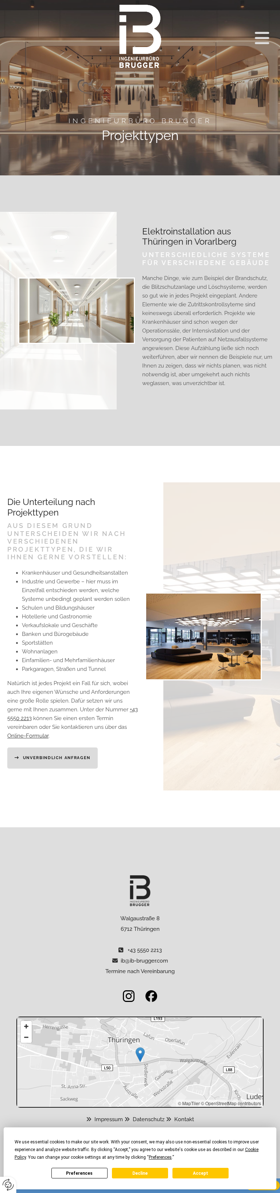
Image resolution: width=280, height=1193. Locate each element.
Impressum (109, 1119)
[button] (230, 38)
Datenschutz (149, 1119)
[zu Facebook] (204, 996)
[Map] (140, 1062)
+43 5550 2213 (145, 950)
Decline (140, 1173)
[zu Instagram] (75, 996)
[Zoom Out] (26, 1037)
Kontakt (184, 1119)
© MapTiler (189, 1103)
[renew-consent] (8, 1185)
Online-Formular (27, 735)
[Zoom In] (26, 1026)
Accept (200, 1173)
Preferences (79, 1173)
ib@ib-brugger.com (144, 960)
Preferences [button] (160, 1157)
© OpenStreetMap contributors (231, 1103)
